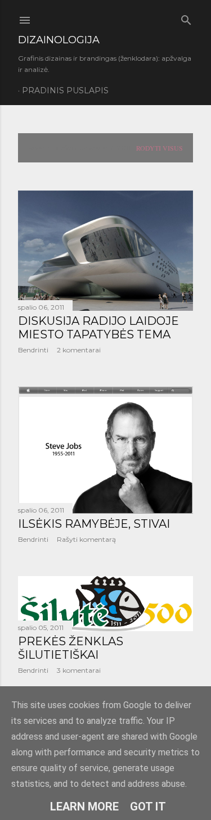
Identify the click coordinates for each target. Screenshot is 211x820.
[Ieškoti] (186, 18)
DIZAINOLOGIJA (59, 40)
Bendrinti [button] (33, 350)
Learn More (84, 806)
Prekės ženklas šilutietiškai (70, 648)
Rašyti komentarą (86, 539)
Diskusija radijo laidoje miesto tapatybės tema (98, 327)
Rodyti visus (159, 147)
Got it (148, 806)
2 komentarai (79, 350)
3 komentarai (79, 670)
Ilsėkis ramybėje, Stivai (94, 524)
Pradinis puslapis (65, 90)
